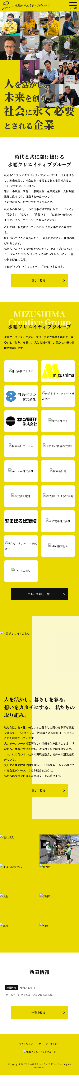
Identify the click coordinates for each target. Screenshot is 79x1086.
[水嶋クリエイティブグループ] (26, 5)
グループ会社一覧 (38, 594)
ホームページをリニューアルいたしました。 (30, 994)
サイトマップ (26, 1043)
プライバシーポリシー (47, 1043)
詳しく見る (38, 280)
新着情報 (11, 987)
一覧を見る (38, 1012)
